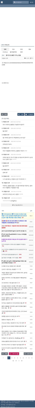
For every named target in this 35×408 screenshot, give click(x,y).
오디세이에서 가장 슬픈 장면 (9, 282)
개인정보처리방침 (15, 401)
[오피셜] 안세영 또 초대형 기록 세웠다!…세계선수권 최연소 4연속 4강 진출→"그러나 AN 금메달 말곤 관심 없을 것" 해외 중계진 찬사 (14, 287)
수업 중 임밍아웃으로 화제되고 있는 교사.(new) (14, 311)
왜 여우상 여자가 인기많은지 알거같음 (12, 344)
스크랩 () (30, 114)
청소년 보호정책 (25, 401)
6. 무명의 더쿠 (5, 154)
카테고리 (5, 45)
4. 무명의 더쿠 (5, 141)
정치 (21, 52)
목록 (5, 114)
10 (13, 360)
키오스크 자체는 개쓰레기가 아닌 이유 (12, 323)
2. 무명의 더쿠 (5, 128)
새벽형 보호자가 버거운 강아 (9, 316)
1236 (14, 262)
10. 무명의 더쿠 (6, 183)
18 (10, 308)
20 (11, 299)
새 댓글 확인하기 (18, 205)
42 (25, 344)
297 (23, 217)
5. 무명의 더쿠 (5, 148)
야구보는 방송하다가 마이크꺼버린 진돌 (12, 303)
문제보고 (17, 402)
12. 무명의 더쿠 (6, 198)
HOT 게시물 (15, 353)
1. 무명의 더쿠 (5, 121)
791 (3, 246)
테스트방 (6, 402)
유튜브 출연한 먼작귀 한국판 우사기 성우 (12, 341)
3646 (20, 254)
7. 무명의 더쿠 (5, 163)
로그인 (31, 2)
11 (23, 338)
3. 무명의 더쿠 (5, 134)
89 (4, 313)
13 (9, 334)
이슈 (13, 49)
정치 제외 (29, 353)
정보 (30, 49)
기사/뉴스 (5, 52)
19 (25, 323)
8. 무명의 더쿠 (5, 169)
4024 (20, 257)
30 (25, 303)
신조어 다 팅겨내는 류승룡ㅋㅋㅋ (10, 269)
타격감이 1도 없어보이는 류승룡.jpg (11, 338)
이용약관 (8, 401)
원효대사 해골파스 (6, 319)
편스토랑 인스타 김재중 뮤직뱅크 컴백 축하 (13, 326)
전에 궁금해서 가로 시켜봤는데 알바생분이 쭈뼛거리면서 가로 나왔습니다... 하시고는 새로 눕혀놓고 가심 (14, 333)
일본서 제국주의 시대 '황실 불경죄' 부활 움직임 (14, 277)
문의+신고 (11, 402)
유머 (21, 49)
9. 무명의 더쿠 (5, 176)
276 (6, 251)
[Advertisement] (17, 26)
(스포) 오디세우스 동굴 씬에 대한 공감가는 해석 (14, 348)
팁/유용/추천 (13, 52)
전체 (5, 49)
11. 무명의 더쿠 (6, 191)
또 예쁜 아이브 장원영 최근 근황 (10, 266)
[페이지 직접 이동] (16, 360)
